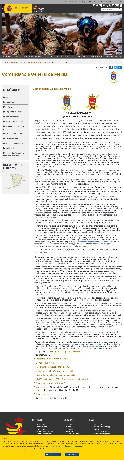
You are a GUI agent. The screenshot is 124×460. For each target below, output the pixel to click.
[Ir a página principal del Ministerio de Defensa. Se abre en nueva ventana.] (17, 8)
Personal (69, 424)
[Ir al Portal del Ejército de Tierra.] (41, 8)
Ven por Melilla (43, 387)
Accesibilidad (42, 427)
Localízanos (10, 102)
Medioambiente (11, 139)
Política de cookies (53, 454)
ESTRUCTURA (28, 56)
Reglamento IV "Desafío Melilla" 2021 (53, 367)
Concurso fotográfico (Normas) (50, 383)
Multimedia (10, 148)
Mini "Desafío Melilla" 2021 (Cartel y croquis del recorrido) (63, 379)
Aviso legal (41, 429)
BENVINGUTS (79, 2)
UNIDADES (17, 56)
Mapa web (41, 424)
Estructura (69, 429)
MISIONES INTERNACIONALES (76, 56)
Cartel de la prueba (45, 363)
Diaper (96, 429)
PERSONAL (7, 56)
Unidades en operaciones (15, 134)
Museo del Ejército (101, 427)
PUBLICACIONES (95, 56)
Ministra (97, 424)
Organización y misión (14, 112)
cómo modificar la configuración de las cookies (66, 446)
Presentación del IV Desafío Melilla (52, 359)
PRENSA (118, 56)
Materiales (69, 431)
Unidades (69, 427)
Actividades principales (14, 121)
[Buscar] (120, 9)
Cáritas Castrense (100, 431)
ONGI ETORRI (98, 2)
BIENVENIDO (69, 2)
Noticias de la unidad (14, 143)
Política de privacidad (45, 431)
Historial (8, 107)
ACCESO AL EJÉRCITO (54, 56)
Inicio (6, 62)
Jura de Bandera (12, 117)
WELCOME (118, 2)
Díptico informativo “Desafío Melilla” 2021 (55, 371)
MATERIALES (39, 56)
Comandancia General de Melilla (39, 62)
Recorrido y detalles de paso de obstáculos (56, 375)
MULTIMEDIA (108, 56)
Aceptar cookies (72, 454)
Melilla (23, 62)
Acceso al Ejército (72, 434)
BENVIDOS (88, 2)
